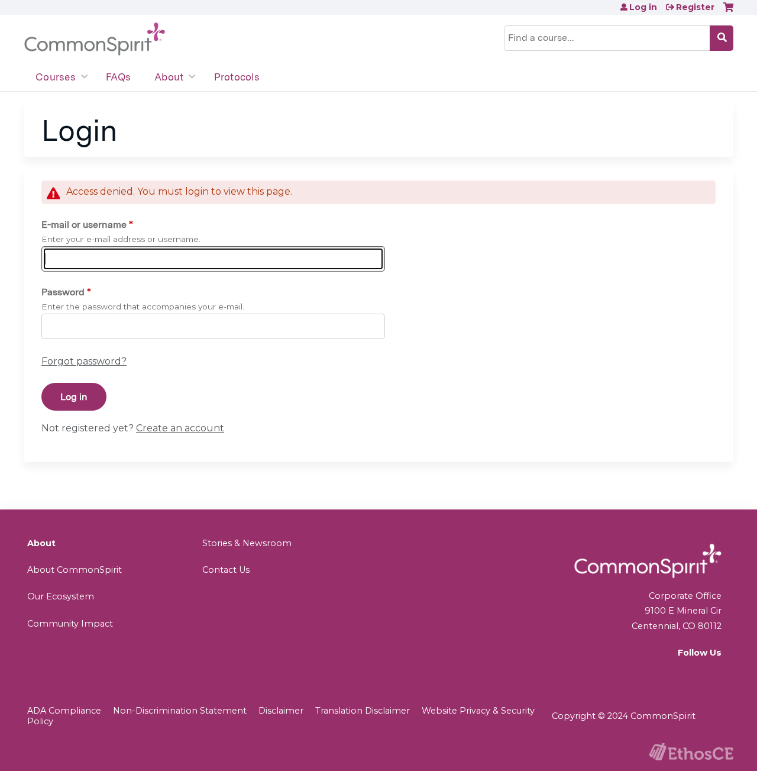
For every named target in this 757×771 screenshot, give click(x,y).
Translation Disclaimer (362, 710)
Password (63, 292)
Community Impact (70, 623)
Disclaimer (280, 710)
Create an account (180, 428)
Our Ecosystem (60, 596)
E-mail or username (84, 224)
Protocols (237, 77)
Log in (643, 7)
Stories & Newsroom (247, 543)
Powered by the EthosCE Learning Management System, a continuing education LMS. (691, 751)
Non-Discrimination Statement (180, 710)
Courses (55, 77)
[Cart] (728, 11)
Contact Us (226, 569)
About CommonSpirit (74, 569)
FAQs (118, 77)
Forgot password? (84, 361)
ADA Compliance (64, 710)
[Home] (95, 39)
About (168, 77)
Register (695, 7)
